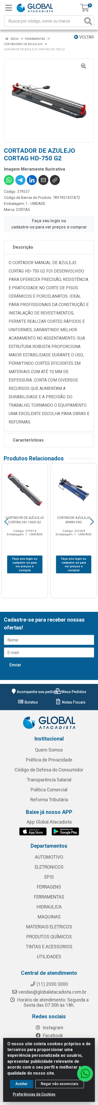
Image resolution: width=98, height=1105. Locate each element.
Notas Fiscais (73, 702)
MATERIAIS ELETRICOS (49, 926)
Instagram (52, 1027)
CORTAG (23, 210)
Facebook (52, 1035)
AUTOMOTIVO (49, 857)
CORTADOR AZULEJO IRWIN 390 (73, 519)
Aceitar (21, 1084)
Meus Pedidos (73, 692)
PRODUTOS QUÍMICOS (49, 936)
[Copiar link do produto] (55, 180)
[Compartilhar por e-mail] (43, 180)
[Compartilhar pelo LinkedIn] (32, 180)
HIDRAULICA (49, 907)
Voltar (86, 37)
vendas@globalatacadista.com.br (52, 992)
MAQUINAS (49, 916)
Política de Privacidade (49, 760)
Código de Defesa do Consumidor (49, 769)
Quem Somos (49, 750)
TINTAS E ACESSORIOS (49, 946)
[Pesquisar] (88, 21)
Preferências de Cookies (34, 1094)
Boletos (31, 702)
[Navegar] (6, 522)
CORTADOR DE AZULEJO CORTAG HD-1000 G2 (24, 519)
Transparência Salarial (49, 779)
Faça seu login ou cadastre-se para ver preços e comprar (49, 224)
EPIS (49, 877)
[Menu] (8, 8)
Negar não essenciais (59, 1084)
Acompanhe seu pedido (37, 692)
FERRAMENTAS (49, 897)
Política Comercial (49, 789)
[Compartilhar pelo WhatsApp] (9, 180)
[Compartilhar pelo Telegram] (20, 180)
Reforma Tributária (49, 799)
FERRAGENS (49, 887)
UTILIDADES (49, 956)
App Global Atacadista (49, 822)
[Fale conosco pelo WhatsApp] (85, 1073)
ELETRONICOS (49, 867)
